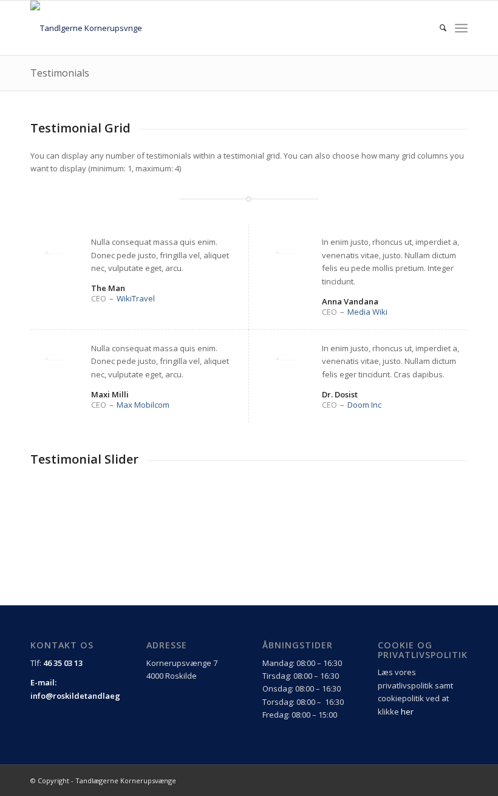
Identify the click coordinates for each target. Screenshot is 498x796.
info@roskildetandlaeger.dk (85, 695)
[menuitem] (437, 28)
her (407, 711)
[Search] (437, 28)
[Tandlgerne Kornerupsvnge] (86, 28)
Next (455, 504)
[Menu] (461, 28)
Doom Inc (364, 404)
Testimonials (59, 73)
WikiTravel (136, 298)
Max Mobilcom (143, 404)
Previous (428, 504)
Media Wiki (367, 311)
